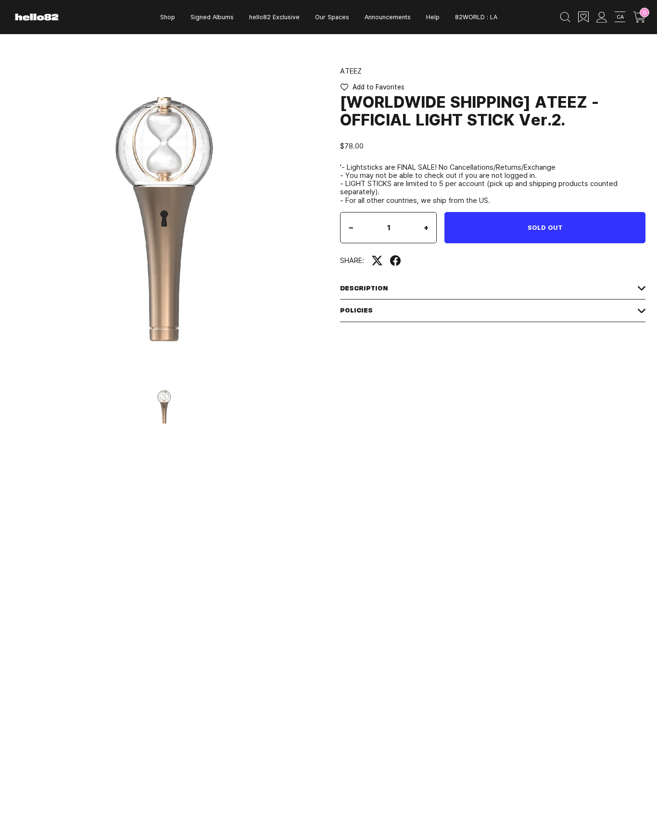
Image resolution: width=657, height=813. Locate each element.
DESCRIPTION (364, 288)
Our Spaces (332, 17)
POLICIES (356, 310)
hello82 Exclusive (274, 17)
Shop (167, 17)
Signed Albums (212, 17)
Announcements (388, 17)
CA (620, 16)
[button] (372, 87)
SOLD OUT (545, 227)
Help (433, 17)
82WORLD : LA (476, 17)
